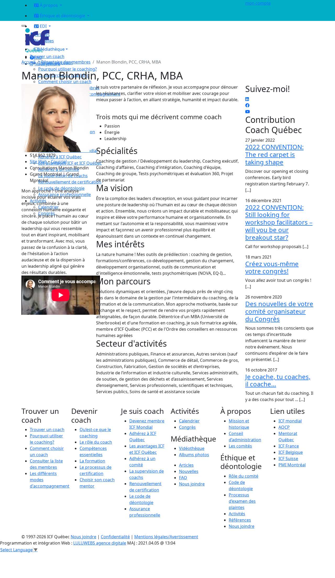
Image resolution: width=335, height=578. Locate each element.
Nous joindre (192, 484)
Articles (186, 465)
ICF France (288, 446)
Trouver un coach (47, 56)
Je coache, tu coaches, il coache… (277, 380)
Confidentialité (115, 537)
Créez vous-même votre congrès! (272, 267)
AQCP (284, 427)
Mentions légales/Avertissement (166, 537)
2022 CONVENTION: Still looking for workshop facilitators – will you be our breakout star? (278, 222)
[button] (134, 49)
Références (240, 520)
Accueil (28, 62)
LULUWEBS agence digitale (99, 543)
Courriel (59, 161)
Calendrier (189, 421)
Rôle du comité (243, 476)
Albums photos (194, 454)
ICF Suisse (288, 458)
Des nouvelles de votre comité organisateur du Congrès (279, 311)
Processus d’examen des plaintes (242, 501)
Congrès (187, 427)
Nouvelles (188, 471)
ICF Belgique (290, 452)
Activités (237, 514)
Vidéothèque (191, 448)
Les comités (240, 446)
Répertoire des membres (66, 62)
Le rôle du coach (96, 442)
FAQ (183, 477)
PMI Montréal (292, 465)
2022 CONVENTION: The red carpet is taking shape (274, 154)
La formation (92, 461)
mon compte (258, 3)
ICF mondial (290, 421)
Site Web (38, 161)
